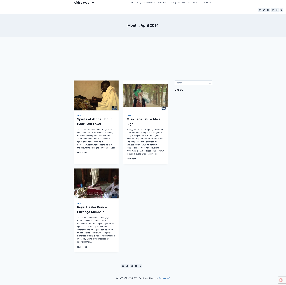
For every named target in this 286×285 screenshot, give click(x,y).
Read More (83, 153)
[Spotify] (281, 10)
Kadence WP (164, 278)
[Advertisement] (143, 56)
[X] (277, 10)
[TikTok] (264, 10)
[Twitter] (140, 266)
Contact (207, 2)
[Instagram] (268, 10)
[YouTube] (260, 10)
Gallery (173, 2)
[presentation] (96, 95)
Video (132, 2)
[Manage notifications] (281, 280)
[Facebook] (273, 10)
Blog (139, 2)
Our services (184, 2)
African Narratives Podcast (155, 2)
